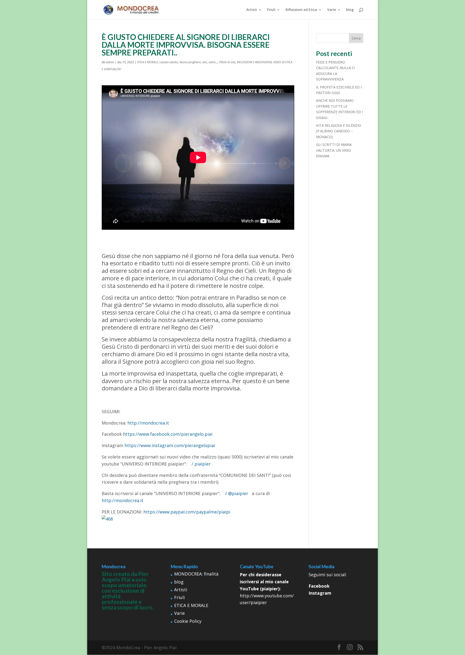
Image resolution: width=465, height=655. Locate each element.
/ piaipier (201, 464)
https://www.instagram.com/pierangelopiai (169, 445)
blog (350, 10)
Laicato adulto (168, 62)
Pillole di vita (227, 62)
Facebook (319, 586)
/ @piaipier (237, 493)
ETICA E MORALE (147, 62)
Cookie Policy (188, 621)
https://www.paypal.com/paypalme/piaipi (186, 512)
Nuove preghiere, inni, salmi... (198, 62)
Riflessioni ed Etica (301, 10)
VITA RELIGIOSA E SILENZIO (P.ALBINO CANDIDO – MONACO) (338, 131)
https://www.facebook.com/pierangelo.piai (167, 434)
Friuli (271, 10)
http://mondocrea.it (148, 423)
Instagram (320, 593)
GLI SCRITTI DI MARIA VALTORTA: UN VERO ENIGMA (334, 150)
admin (110, 62)
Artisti (251, 10)
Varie (331, 10)
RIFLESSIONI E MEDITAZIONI (254, 62)
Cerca (356, 38)
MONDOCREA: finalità (196, 574)
